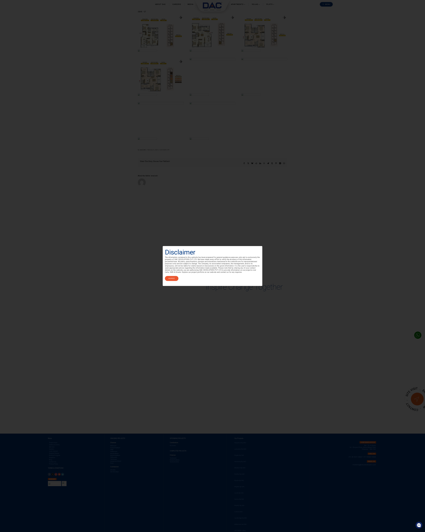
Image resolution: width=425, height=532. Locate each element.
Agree (171, 278)
